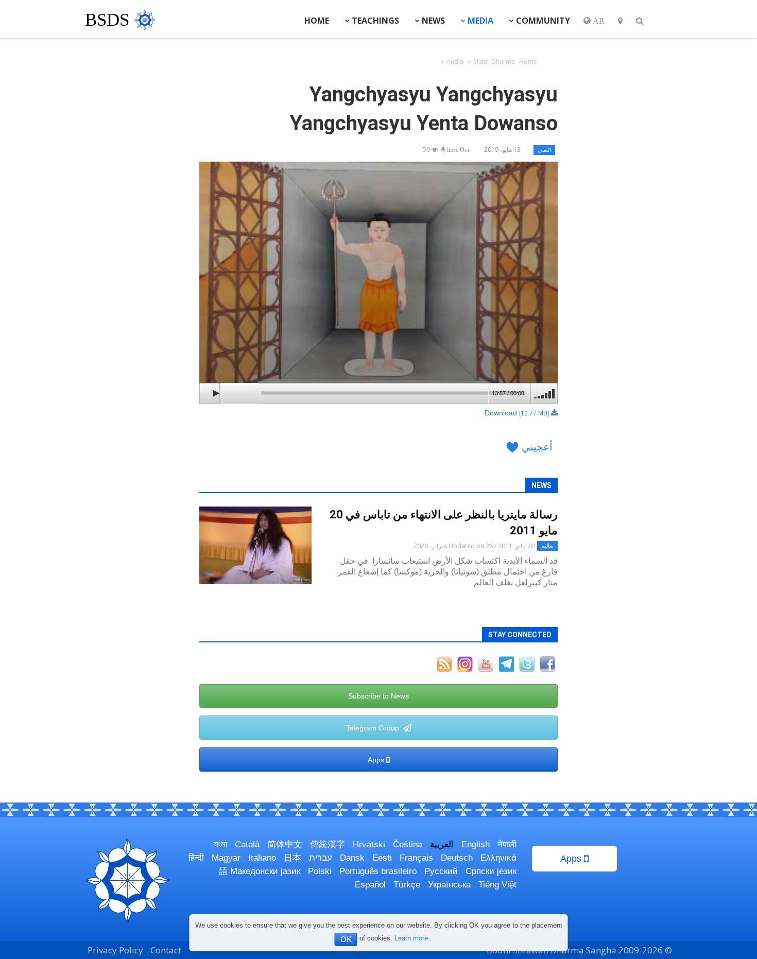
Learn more (411, 938)
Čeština (407, 844)
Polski (320, 871)
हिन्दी (196, 858)
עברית (320, 858)
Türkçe (406, 885)
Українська (449, 885)
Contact (165, 950)
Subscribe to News (378, 696)
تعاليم (547, 545)
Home (316, 20)
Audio (455, 61)
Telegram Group (374, 728)
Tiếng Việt (497, 885)
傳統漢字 (327, 844)
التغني (544, 149)
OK (346, 939)
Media (479, 20)
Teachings (374, 20)
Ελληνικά (498, 858)
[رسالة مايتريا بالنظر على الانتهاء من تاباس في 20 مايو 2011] (255, 545)
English (475, 844)
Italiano (262, 858)
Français (416, 858)
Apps (377, 760)
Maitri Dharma (494, 61)
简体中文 (284, 844)
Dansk (352, 858)
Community (542, 20)
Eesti (382, 858)
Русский (441, 871)
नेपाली (507, 844)
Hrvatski (369, 844)
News (432, 20)
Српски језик (491, 871)
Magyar (226, 858)
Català (247, 844)
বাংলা (220, 844)
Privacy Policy (115, 950)
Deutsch (457, 858)
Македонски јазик (265, 871)
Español (370, 885)
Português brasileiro (378, 871)
